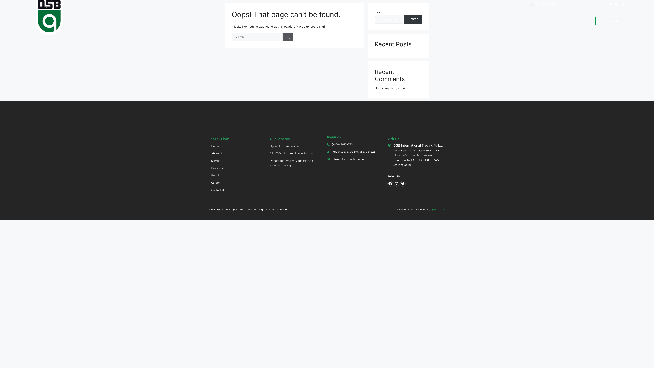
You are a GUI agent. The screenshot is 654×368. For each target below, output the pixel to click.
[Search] (288, 37)
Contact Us (390, 19)
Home (253, 19)
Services (283, 19)
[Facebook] (390, 184)
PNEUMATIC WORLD (322, 19)
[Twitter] (403, 184)
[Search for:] (257, 37)
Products (298, 19)
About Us (265, 19)
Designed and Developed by (420, 209)
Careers (374, 19)
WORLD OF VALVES (352, 19)
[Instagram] (396, 184)
